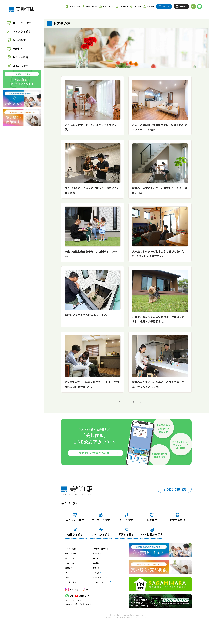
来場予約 (96, 568)
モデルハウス (70, 558)
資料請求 (96, 563)
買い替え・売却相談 (100, 548)
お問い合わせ (98, 558)
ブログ (68, 577)
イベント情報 (70, 548)
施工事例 (68, 568)
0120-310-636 (174, 489)
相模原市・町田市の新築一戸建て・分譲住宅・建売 (126, 617)
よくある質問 (70, 582)
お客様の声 (69, 563)
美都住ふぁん (98, 553)
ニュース (68, 572)
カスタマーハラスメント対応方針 (78, 604)
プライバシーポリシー (74, 600)
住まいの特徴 (70, 553)
